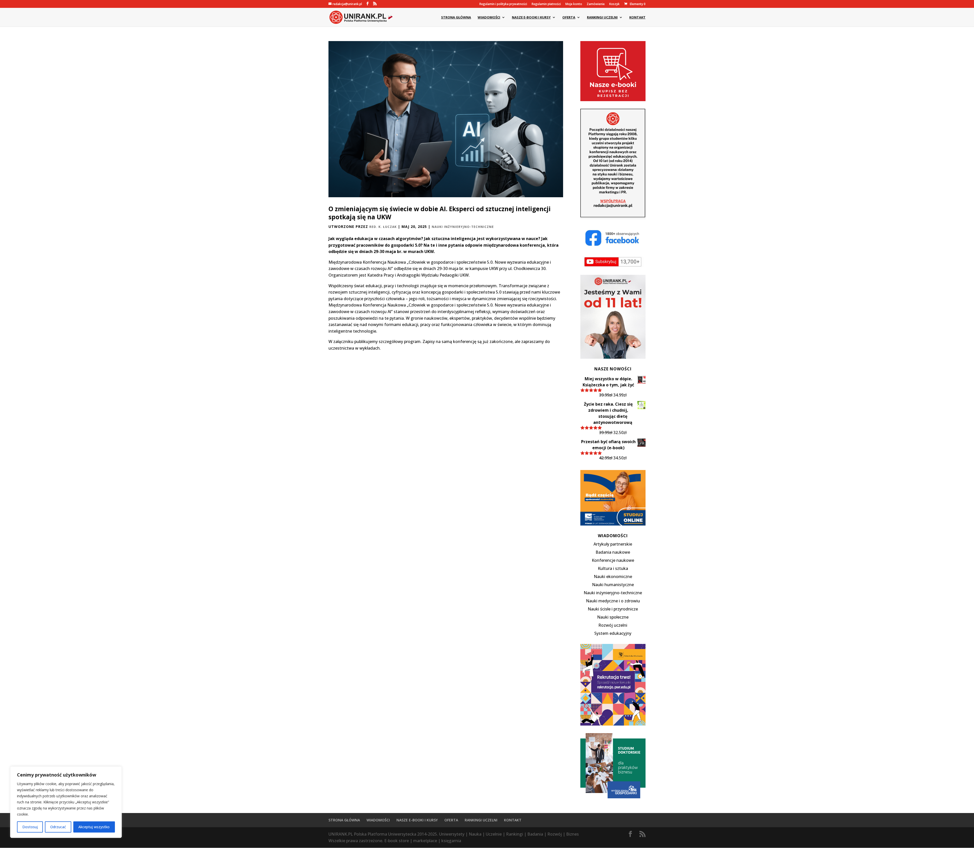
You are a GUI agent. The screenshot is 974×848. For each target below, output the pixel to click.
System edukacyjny (612, 633)
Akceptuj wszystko (94, 826)
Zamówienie (596, 4)
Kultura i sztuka (613, 568)
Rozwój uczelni (612, 625)
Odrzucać (58, 826)
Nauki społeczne (613, 617)
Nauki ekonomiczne (613, 576)
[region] (66, 802)
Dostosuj (30, 826)
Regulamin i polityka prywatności (503, 4)
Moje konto (573, 4)
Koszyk (614, 4)
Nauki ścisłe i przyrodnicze (613, 609)
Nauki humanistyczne (613, 584)
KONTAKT (637, 17)
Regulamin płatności (546, 4)
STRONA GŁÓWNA (456, 17)
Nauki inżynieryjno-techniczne (463, 227)
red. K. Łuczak (383, 227)
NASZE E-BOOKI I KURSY (531, 17)
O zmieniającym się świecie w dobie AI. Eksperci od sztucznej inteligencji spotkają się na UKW (439, 213)
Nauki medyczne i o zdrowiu (613, 601)
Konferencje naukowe (613, 560)
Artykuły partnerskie (613, 544)
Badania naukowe (613, 552)
